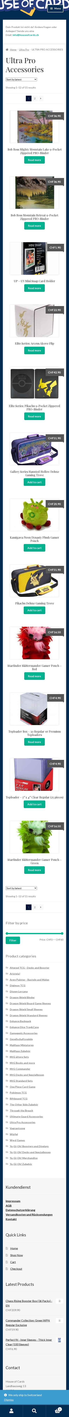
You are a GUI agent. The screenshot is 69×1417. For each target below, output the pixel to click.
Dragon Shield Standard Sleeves (28, 1015)
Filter (12, 940)
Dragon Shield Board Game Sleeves (30, 1003)
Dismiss (9, 1399)
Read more (34, 159)
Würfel (14, 1134)
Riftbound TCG (18, 1098)
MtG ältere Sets (19, 1056)
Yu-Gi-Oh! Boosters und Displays (29, 1146)
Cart (13, 1262)
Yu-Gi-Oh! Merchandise (24, 1158)
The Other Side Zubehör (24, 1104)
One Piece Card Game (22, 1086)
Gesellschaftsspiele (21, 1039)
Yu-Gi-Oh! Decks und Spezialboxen (30, 1152)
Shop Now (16, 1255)
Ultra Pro (24, 49)
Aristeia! (15, 973)
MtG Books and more (22, 1062)
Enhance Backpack (20, 1021)
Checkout (16, 1268)
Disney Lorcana (19, 991)
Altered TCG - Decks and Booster (29, 967)
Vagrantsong (17, 1128)
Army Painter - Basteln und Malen (29, 979)
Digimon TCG (17, 985)
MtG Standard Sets (21, 1080)
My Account (11, 1411)
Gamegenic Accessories (24, 1033)
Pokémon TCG (18, 1092)
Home (13, 49)
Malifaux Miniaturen (22, 1045)
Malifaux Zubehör (20, 1051)
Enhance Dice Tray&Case (24, 1027)
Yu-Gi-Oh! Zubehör (21, 1163)
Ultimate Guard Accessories (26, 1116)
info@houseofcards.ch (26, 34)
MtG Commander (20, 1068)
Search (34, 1411)
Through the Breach (21, 1110)
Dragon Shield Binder (22, 997)
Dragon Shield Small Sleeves (26, 1009)
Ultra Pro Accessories (22, 1122)
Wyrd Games (17, 1140)
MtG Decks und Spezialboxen (27, 1074)
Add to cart (34, 482)
